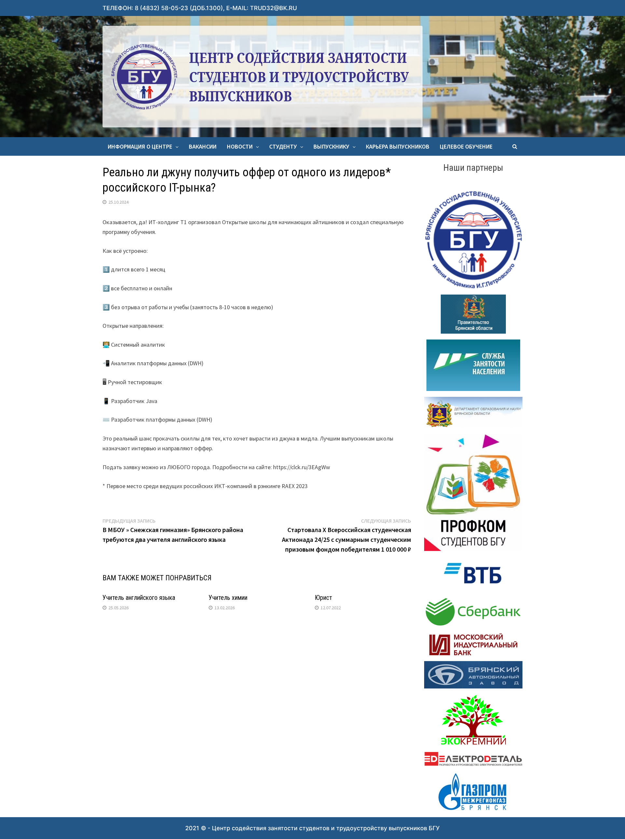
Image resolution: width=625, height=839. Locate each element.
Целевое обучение (466, 146)
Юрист (323, 597)
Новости (240, 146)
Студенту (283, 146)
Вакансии (202, 146)
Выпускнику (331, 146)
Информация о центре (140, 146)
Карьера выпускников (397, 146)
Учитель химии (228, 597)
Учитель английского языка (139, 597)
